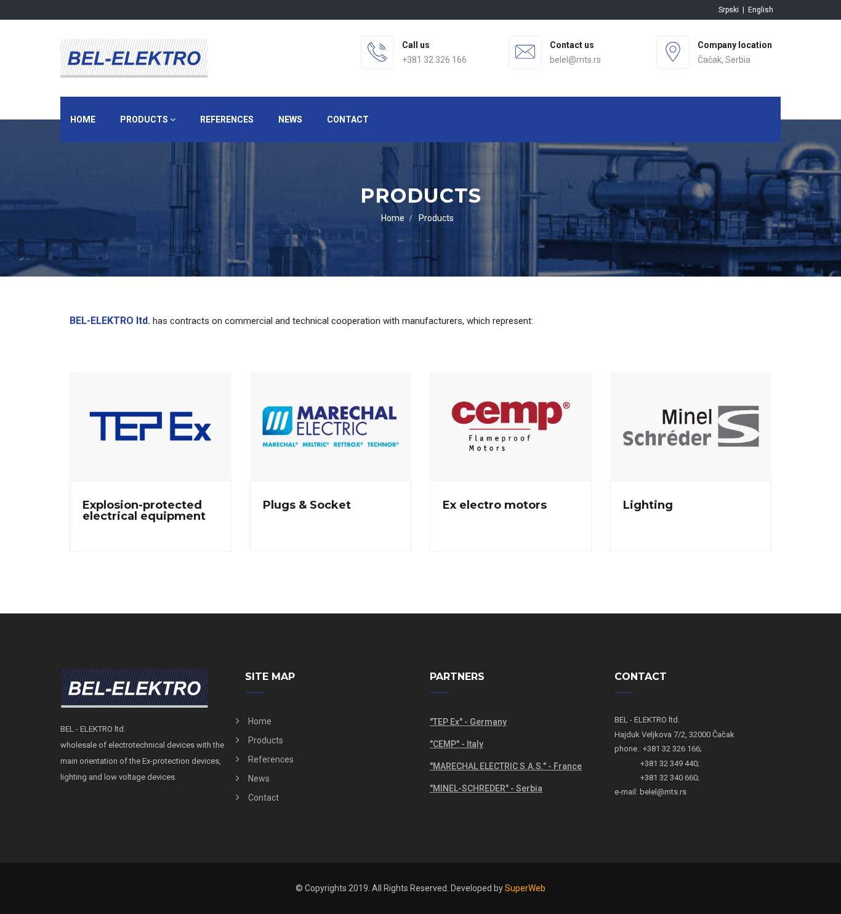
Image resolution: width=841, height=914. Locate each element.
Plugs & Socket (307, 505)
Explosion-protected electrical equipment (144, 510)
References (227, 119)
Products (145, 119)
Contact (348, 119)
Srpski (729, 10)
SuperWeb (525, 888)
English (760, 10)
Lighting (648, 505)
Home (82, 119)
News (290, 119)
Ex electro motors (495, 505)
